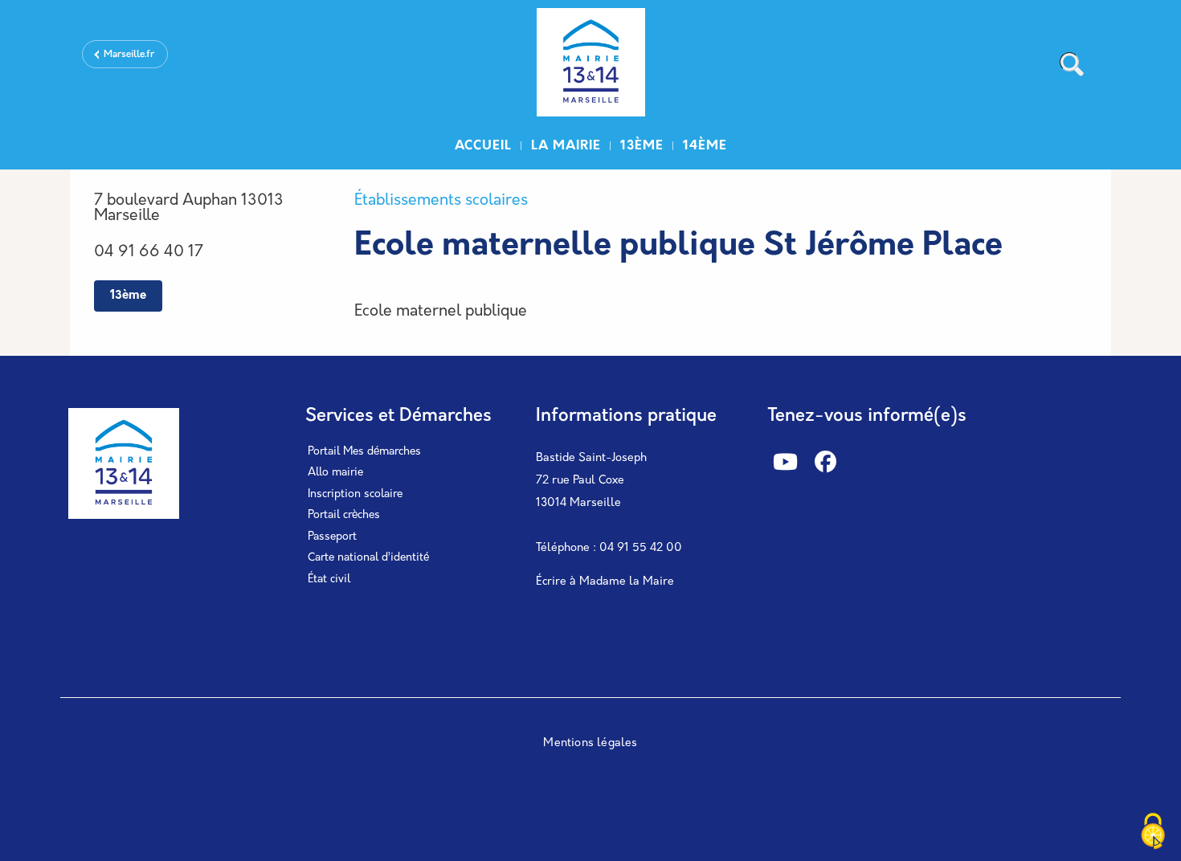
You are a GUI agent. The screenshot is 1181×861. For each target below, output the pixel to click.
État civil (329, 579)
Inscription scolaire (355, 494)
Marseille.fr (129, 54)
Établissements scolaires (441, 201)
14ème (705, 146)
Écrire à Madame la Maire (605, 582)
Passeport (332, 537)
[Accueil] (590, 64)
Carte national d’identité (368, 558)
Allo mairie (335, 472)
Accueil (483, 146)
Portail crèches (344, 515)
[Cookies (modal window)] (1153, 833)
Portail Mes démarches (364, 452)
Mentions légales (590, 743)
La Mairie (566, 146)
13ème (642, 146)
